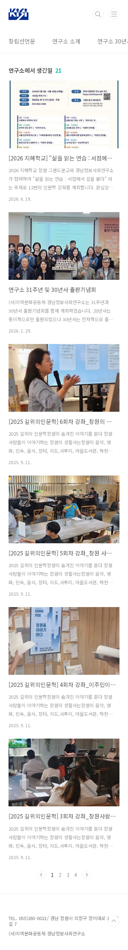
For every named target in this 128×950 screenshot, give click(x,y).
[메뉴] (114, 14)
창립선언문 (22, 41)
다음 (86, 875)
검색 (98, 14)
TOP (113, 921)
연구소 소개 (66, 41)
